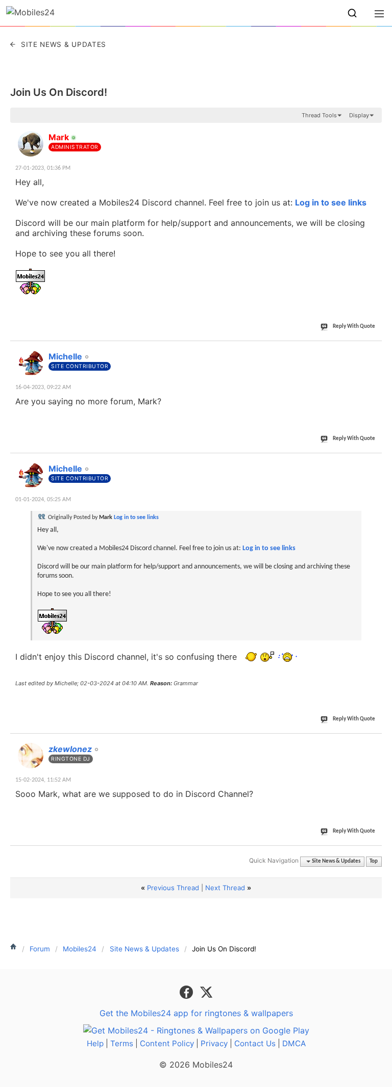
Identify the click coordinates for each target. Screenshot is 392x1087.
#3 (374, 463)
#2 (374, 351)
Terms (121, 1043)
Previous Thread (173, 888)
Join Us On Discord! (58, 92)
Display (359, 115)
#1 (374, 131)
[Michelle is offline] (30, 363)
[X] (206, 992)
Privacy (214, 1043)
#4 (374, 743)
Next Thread (225, 888)
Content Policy (167, 1043)
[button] (352, 13)
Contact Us (255, 1043)
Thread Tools (319, 115)
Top (374, 861)
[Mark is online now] (30, 144)
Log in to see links (330, 202)
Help (95, 1043)
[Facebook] (187, 992)
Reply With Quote (354, 326)
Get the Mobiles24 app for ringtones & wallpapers (196, 1013)
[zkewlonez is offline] (30, 755)
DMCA (294, 1043)
